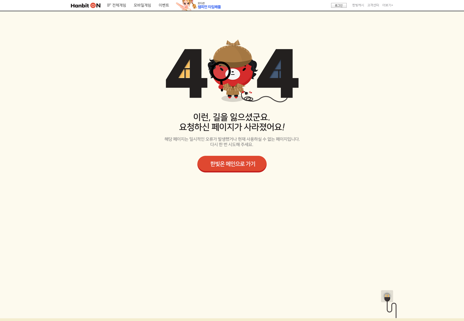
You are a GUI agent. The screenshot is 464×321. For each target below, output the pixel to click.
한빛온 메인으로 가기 (232, 164)
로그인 (339, 5)
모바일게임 (142, 5)
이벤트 (164, 5)
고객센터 (373, 5)
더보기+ (387, 5)
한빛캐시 (358, 5)
